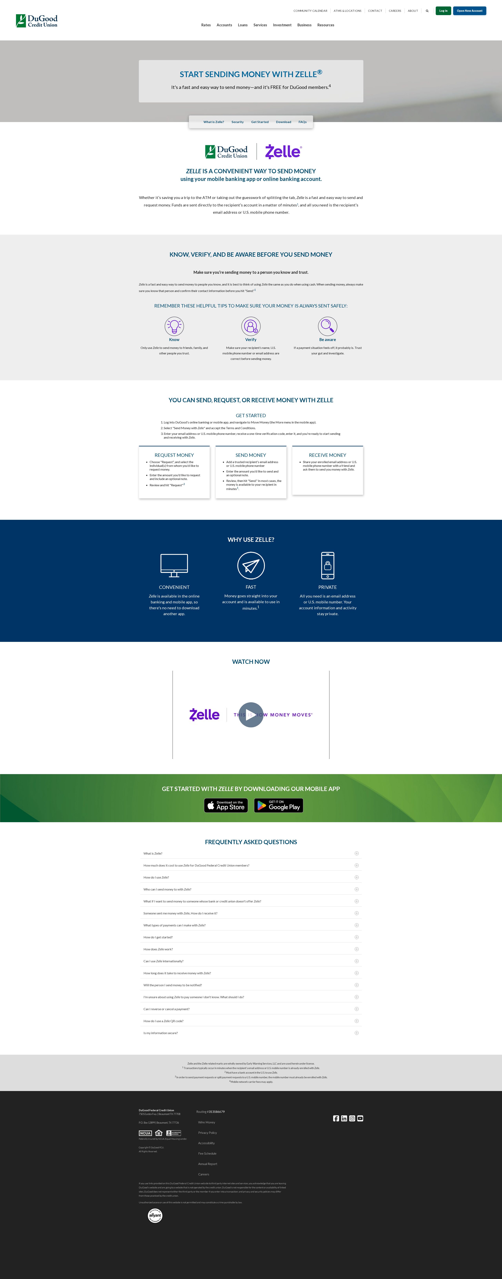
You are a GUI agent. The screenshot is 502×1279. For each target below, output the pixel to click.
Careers (395, 10)
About (413, 10)
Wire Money (206, 1122)
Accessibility (206, 1143)
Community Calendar (310, 10)
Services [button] (260, 25)
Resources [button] (325, 25)
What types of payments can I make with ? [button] (175, 925)
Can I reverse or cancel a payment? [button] (167, 1009)
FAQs (303, 122)
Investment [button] (282, 25)
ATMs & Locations (347, 10)
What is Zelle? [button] (153, 853)
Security (238, 122)
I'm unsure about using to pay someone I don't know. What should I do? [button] (194, 997)
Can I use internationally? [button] (164, 961)
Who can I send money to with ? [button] (167, 889)
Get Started (260, 122)
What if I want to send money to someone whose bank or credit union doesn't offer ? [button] (202, 901)
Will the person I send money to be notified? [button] (173, 985)
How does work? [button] (158, 949)
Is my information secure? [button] (161, 1033)
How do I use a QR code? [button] (164, 1021)
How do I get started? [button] (158, 937)
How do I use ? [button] (156, 877)
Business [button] (304, 25)
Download (283, 122)
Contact (375, 10)
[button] (330, 87)
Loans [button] (243, 25)
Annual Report (207, 1164)
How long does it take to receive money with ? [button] (177, 973)
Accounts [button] (224, 25)
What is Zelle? (214, 122)
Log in (443, 10)
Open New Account (470, 10)
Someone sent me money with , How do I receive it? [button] (180, 913)
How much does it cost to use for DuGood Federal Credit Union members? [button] (196, 865)
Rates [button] (206, 25)
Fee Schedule (207, 1153)
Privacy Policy (207, 1132)
